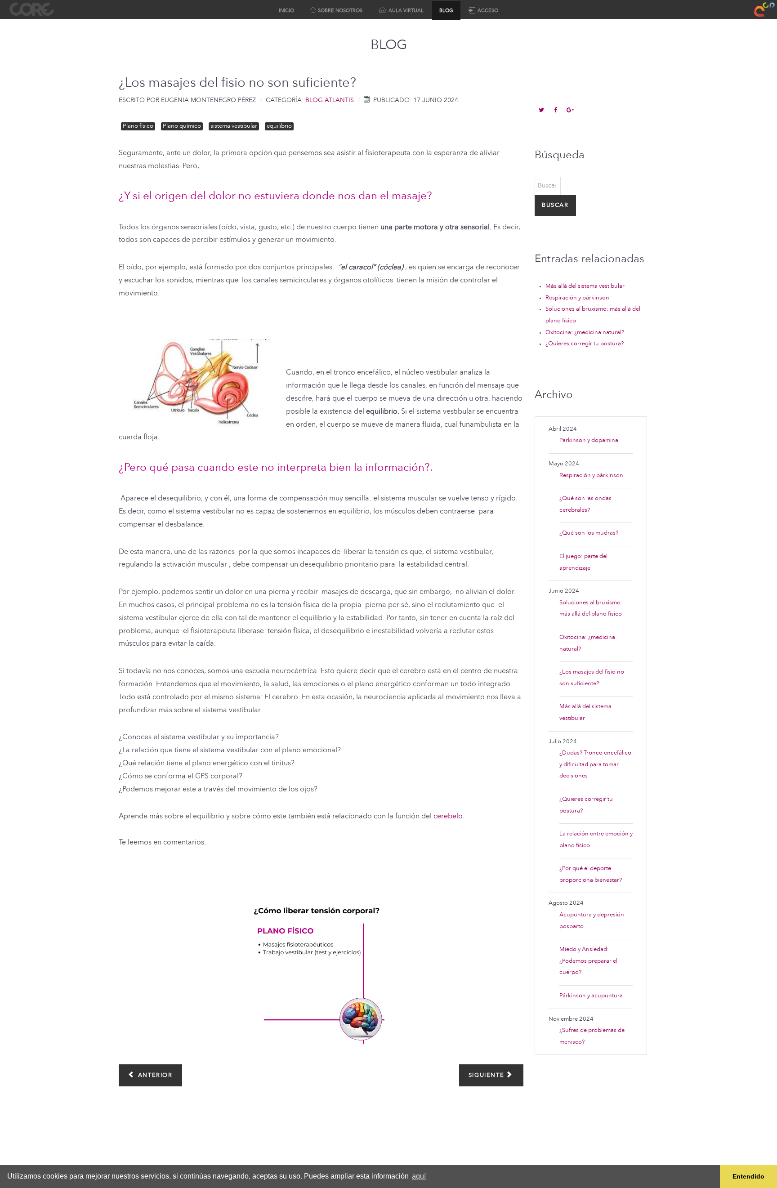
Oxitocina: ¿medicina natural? (584, 332)
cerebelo (448, 816)
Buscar (555, 205)
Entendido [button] (748, 1176)
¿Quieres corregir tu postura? (584, 344)
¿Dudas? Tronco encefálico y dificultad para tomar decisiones (595, 764)
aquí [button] (419, 1176)
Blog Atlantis (329, 100)
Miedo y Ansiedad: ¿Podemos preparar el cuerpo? (588, 961)
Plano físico (138, 126)
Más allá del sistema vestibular (585, 286)
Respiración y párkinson (577, 298)
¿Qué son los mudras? (588, 533)
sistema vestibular (233, 126)
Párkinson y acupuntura (591, 996)
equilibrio (279, 126)
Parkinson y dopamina (588, 440)
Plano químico (182, 126)
